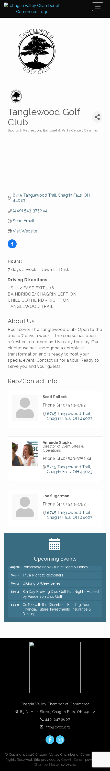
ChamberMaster (47, 764)
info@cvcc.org (56, 727)
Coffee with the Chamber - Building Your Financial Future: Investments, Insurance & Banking (57, 607)
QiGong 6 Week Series (41, 582)
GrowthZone (71, 760)
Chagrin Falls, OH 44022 (57, 712)
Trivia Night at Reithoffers (43, 574)
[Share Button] (97, 117)
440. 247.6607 (57, 719)
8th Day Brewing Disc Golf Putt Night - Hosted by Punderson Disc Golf (61, 592)
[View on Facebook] (12, 247)
